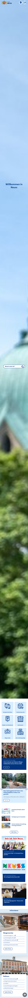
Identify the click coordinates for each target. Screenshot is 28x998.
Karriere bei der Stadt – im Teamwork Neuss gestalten (13, 854)
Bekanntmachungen (9, 988)
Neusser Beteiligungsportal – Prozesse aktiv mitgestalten (13, 901)
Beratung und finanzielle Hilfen (11, 944)
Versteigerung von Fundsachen (18, 817)
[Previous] (2, 789)
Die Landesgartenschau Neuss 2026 (12, 877)
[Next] (26, 789)
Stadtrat (6, 983)
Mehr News (14, 832)
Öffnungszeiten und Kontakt (11, 940)
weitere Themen (8, 949)
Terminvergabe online (9, 938)
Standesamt (7, 942)
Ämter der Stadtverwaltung (10, 979)
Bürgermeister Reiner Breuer (11, 981)
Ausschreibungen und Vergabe (11, 986)
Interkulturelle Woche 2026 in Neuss (18, 810)
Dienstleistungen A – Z (9, 935)
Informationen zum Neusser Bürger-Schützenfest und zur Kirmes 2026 (13, 763)
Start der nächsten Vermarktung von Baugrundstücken (19, 824)
